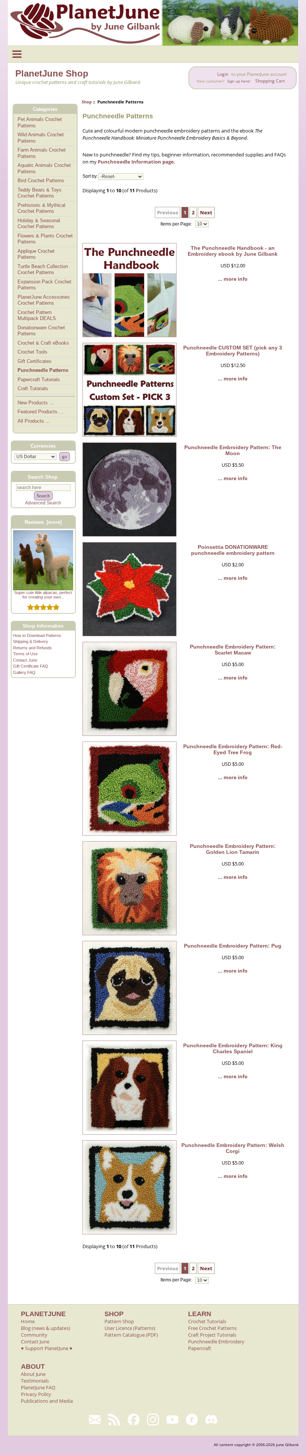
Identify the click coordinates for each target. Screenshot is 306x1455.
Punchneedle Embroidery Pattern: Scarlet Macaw (233, 650)
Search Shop (42, 476)
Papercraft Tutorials (39, 379)
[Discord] (211, 1420)
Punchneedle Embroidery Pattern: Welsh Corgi (232, 1148)
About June (33, 1374)
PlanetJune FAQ (38, 1387)
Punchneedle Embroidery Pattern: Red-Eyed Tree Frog (232, 749)
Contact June (25, 660)
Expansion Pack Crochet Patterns (44, 285)
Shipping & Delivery (30, 641)
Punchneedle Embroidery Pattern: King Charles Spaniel (232, 1048)
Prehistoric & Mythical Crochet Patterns (41, 208)
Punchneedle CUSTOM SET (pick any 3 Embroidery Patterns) (232, 351)
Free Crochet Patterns (212, 1328)
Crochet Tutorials (207, 1321)
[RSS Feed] (114, 1420)
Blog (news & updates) (45, 1328)
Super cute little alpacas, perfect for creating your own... (43, 594)
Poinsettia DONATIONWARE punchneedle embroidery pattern (233, 550)
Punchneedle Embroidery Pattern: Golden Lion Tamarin (233, 849)
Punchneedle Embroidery (216, 1341)
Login (222, 74)
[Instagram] (153, 1420)
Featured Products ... (40, 411)
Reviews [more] (43, 522)
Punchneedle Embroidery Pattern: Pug (232, 946)
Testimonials (35, 1380)
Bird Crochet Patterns (41, 180)
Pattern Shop (119, 1321)
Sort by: (90, 176)
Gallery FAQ (24, 672)
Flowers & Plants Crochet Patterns (45, 239)
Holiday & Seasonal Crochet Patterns (39, 224)
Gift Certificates (34, 361)
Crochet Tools (32, 352)
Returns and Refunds (32, 648)
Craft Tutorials (33, 388)
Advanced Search (43, 503)
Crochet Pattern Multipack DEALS (37, 315)
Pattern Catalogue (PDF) (131, 1334)
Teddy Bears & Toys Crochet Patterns (40, 193)
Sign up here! (238, 81)
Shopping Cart (270, 81)
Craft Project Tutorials (212, 1334)
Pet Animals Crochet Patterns (40, 122)
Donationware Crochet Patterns (41, 331)
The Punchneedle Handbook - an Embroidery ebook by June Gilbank (233, 251)
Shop (87, 102)
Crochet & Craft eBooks (43, 343)
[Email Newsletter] (95, 1420)
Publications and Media (47, 1401)
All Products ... (34, 421)
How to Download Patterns (37, 635)
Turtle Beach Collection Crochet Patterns (43, 270)
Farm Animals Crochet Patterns (42, 153)
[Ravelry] (192, 1420)
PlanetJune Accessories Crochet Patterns (44, 300)
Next (206, 212)
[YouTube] (172, 1420)
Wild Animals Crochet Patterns (41, 138)
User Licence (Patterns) (129, 1328)
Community (34, 1334)
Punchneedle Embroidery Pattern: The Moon (232, 450)
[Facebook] (134, 1420)
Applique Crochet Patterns (36, 254)
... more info (232, 279)
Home (28, 1321)
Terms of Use (25, 654)
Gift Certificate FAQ (30, 666)
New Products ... (36, 402)
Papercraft (199, 1348)
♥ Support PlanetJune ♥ (46, 1348)
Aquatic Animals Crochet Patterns (44, 168)
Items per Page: (176, 224)
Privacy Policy (36, 1394)
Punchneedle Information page (136, 161)
